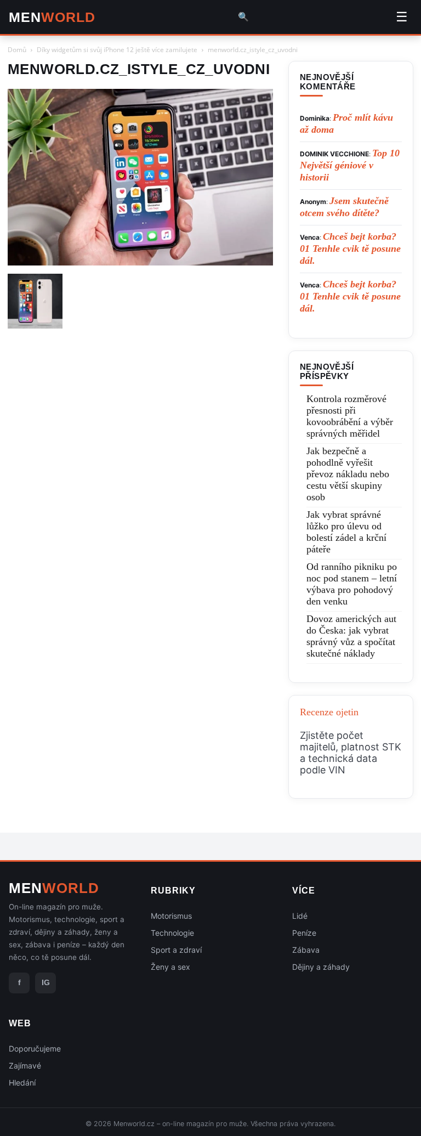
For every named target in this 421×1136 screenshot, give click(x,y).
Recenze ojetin (329, 712)
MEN (52, 17)
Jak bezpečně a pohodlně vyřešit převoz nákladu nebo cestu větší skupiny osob (347, 473)
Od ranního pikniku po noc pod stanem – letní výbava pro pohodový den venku (351, 584)
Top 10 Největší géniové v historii (350, 165)
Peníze (304, 932)
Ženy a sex (170, 966)
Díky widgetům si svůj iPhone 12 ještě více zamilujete (117, 49)
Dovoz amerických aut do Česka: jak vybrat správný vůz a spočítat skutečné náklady (351, 636)
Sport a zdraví (176, 949)
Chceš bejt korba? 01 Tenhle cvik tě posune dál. (350, 248)
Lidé (300, 915)
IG (46, 982)
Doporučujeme (35, 1048)
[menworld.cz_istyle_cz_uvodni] (140, 262)
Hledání (22, 1082)
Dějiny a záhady (321, 966)
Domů (17, 49)
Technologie (172, 932)
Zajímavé (25, 1065)
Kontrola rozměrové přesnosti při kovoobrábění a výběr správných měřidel (349, 416)
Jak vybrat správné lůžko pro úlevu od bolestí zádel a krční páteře (346, 532)
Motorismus (171, 915)
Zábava (306, 949)
